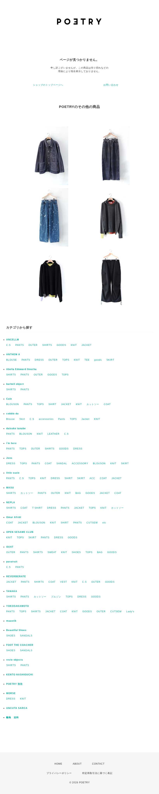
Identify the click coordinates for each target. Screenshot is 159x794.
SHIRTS (47, 345)
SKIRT (110, 360)
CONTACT (98, 763)
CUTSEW (92, 522)
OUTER (33, 345)
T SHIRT (37, 508)
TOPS (65, 360)
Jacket (85, 419)
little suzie (13, 472)
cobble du (12, 413)
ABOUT (77, 763)
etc (104, 522)
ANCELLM (12, 339)
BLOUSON (12, 404)
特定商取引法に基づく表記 (97, 773)
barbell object (15, 384)
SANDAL (61, 463)
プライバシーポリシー (59, 773)
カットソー (92, 404)
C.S (8, 345)
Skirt (22, 419)
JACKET (86, 345)
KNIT (74, 345)
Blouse (10, 419)
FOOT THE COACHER (19, 645)
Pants (61, 419)
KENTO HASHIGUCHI (19, 674)
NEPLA (10, 502)
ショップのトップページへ (48, 85)
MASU (10, 487)
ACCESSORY (80, 463)
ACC (92, 478)
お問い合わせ (110, 85)
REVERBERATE (16, 576)
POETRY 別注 (14, 684)
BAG (78, 493)
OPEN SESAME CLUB (20, 532)
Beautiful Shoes (16, 630)
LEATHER (54, 434)
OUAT (9, 546)
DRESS (39, 360)
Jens (9, 458)
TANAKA (11, 591)
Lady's (130, 611)
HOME (58, 763)
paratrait (11, 561)
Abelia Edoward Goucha (21, 369)
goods (98, 360)
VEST (63, 582)
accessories (46, 419)
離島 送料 (12, 717)
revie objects (14, 659)
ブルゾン (56, 596)
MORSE (11, 693)
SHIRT (52, 404)
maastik (11, 621)
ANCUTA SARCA (17, 708)
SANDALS (26, 635)
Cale (9, 398)
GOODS (61, 345)
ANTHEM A (13, 354)
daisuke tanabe (16, 428)
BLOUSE (11, 360)
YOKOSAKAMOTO (17, 606)
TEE (87, 360)
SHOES (76, 552)
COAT (107, 404)
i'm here (11, 443)
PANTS (19, 345)
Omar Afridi (13, 517)
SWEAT (52, 552)
